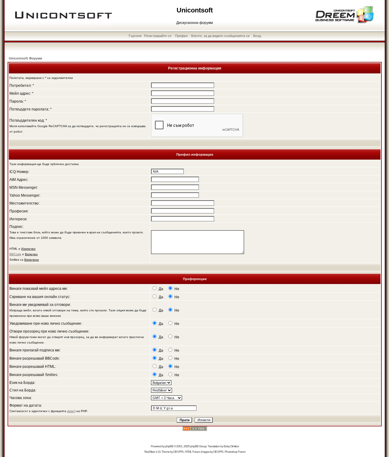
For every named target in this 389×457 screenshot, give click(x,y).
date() (71, 411)
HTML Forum (192, 451)
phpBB (169, 446)
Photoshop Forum (235, 451)
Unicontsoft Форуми (25, 58)
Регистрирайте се (157, 36)
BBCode (15, 254)
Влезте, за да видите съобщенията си (220, 36)
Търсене (135, 36)
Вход (257, 36)
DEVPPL (179, 451)
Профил (181, 36)
